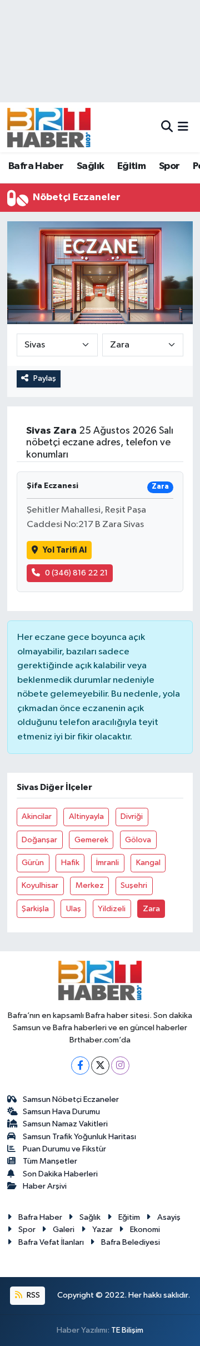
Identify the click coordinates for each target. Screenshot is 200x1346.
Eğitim (131, 166)
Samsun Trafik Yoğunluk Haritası (79, 1137)
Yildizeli (112, 909)
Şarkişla (35, 909)
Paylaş (44, 378)
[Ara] (167, 127)
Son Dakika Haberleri (60, 1174)
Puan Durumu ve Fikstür (64, 1149)
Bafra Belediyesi (130, 1242)
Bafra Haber (35, 166)
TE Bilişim (127, 1330)
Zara (151, 909)
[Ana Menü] (183, 127)
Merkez (90, 885)
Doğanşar (39, 840)
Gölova (138, 840)
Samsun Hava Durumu (61, 1111)
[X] (100, 1065)
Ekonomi (145, 1229)
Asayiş (169, 1217)
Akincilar (37, 816)
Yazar (102, 1229)
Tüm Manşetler (50, 1161)
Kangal (148, 862)
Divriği (132, 816)
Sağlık (90, 166)
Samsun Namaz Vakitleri (65, 1124)
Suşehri (134, 885)
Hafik (70, 862)
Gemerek (91, 840)
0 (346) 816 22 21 (76, 573)
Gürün (33, 862)
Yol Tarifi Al (65, 550)
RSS (32, 1295)
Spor (169, 166)
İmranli (107, 862)
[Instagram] (120, 1065)
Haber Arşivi (45, 1186)
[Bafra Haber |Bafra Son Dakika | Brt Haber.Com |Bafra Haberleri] (49, 127)
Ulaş (73, 909)
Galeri (63, 1229)
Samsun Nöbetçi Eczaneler (71, 1099)
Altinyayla (86, 816)
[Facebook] (80, 1065)
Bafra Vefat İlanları (51, 1242)
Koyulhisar (40, 885)
